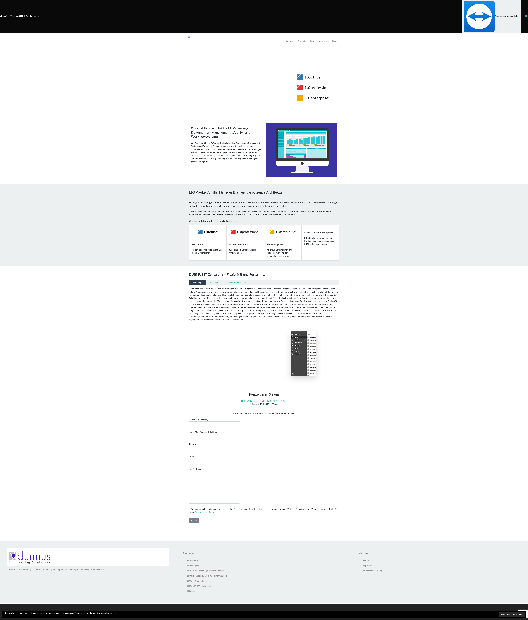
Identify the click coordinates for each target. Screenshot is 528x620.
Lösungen (289, 41)
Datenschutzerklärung (204, 512)
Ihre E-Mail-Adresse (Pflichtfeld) (203, 432)
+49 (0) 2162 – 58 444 (276, 401)
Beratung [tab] (197, 283)
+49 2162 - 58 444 (11, 16)
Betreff (192, 457)
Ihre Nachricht (195, 469)
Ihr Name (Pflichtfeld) (198, 420)
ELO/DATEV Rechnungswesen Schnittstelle (205, 571)
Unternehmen (324, 41)
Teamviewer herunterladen (507, 16)
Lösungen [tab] (214, 283)
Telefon (192, 444)
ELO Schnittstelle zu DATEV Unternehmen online (207, 576)
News (313, 41)
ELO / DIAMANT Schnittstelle (199, 586)
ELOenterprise (193, 566)
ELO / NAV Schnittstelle (197, 581)
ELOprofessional (194, 561)
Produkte (302, 41)
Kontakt (335, 41)
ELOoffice (191, 591)
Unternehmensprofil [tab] (237, 283)
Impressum (367, 566)
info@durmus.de (31, 16)
